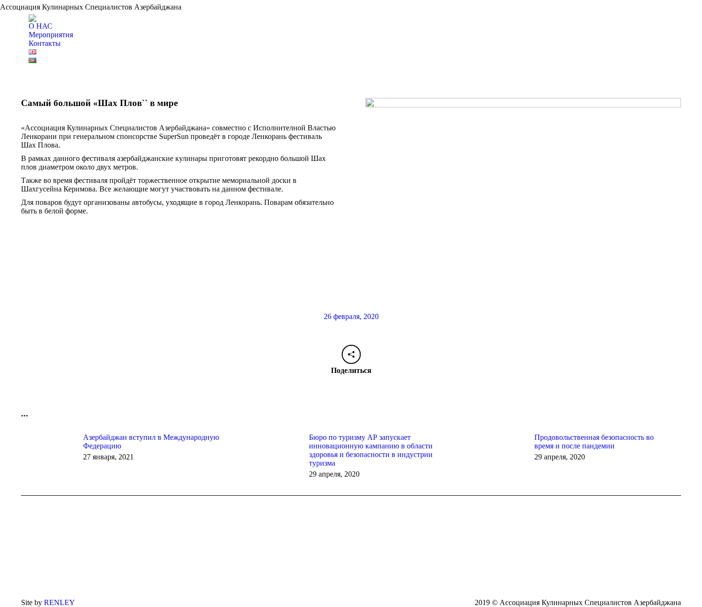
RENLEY (59, 602)
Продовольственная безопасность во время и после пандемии (594, 441)
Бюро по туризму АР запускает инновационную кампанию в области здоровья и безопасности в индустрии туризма (371, 450)
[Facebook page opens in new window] (368, 577)
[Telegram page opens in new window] (397, 577)
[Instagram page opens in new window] (383, 577)
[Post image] (47, 455)
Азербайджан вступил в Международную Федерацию (151, 441)
